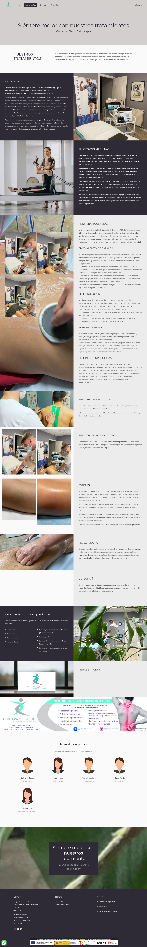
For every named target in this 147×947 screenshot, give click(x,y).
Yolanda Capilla (27, 808)
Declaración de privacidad (107, 902)
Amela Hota (58, 778)
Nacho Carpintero (89, 778)
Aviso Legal (103, 906)
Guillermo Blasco (27, 778)
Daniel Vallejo (120, 778)
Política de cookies (105, 897)
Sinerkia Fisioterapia (20, 914)
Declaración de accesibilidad (108, 911)
